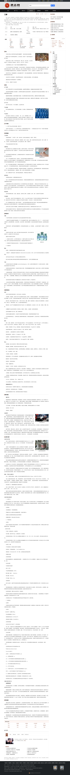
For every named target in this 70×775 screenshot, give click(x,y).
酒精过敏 (14, 734)
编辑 (38, 13)
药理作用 (31, 42)
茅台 (9, 723)
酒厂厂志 (15, 10)
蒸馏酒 (22, 734)
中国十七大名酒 (61, 43)
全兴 (17, 727)
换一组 (64, 38)
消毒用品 (11, 42)
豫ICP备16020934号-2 (24, 766)
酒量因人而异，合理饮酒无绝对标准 (33, 751)
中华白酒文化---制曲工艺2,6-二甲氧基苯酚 (13, 749)
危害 (20, 45)
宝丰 (9, 725)
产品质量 (55, 57)
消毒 (40, 41)
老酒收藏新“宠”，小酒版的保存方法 (12, 752)
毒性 (55, 80)
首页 (8, 10)
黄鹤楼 (44, 725)
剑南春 (26, 723)
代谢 (10, 45)
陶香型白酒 (60, 42)
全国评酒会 (54, 43)
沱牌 (44, 727)
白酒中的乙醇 (12, 47)
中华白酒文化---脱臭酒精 (31, 749)
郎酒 (9, 727)
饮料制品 (21, 41)
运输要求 (41, 45)
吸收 (55, 75)
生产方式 (21, 40)
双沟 (26, 727)
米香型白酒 (26, 734)
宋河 (35, 727)
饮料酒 (18, 734)
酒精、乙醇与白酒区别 (23, 46)
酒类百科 (31, 10)
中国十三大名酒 (54, 42)
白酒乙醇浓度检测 (22, 47)
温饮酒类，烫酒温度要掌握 (10, 754)
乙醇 (59, 40)
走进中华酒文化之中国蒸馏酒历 (58, 29)
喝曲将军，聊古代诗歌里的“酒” (56, 18)
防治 (30, 45)
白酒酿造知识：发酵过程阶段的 (58, 31)
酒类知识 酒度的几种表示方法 (11, 751)
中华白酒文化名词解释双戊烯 (11, 748)
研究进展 (31, 47)
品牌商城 (38, 10)
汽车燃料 (31, 41)
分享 (46, 13)
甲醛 (10, 734)
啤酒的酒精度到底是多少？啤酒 (58, 24)
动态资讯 (46, 10)
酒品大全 (23, 10)
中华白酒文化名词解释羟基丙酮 (32, 748)
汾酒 (26, 725)
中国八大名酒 (54, 45)
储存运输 (54, 83)
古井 (35, 725)
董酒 (17, 725)
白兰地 (60, 45)
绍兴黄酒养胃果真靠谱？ (31, 754)
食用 (40, 42)
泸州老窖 (35, 723)
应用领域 (41, 40)
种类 (10, 40)
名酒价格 (54, 10)
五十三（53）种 (54, 40)
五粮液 (17, 723)
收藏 (42, 13)
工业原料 (11, 41)
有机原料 (21, 42)
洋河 (44, 723)
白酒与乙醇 (11, 46)
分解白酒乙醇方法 (32, 46)
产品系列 (31, 40)
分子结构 (54, 60)
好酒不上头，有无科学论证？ (32, 752)
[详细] (25, 740)
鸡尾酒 (53, 46)
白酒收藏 (60, 46)
